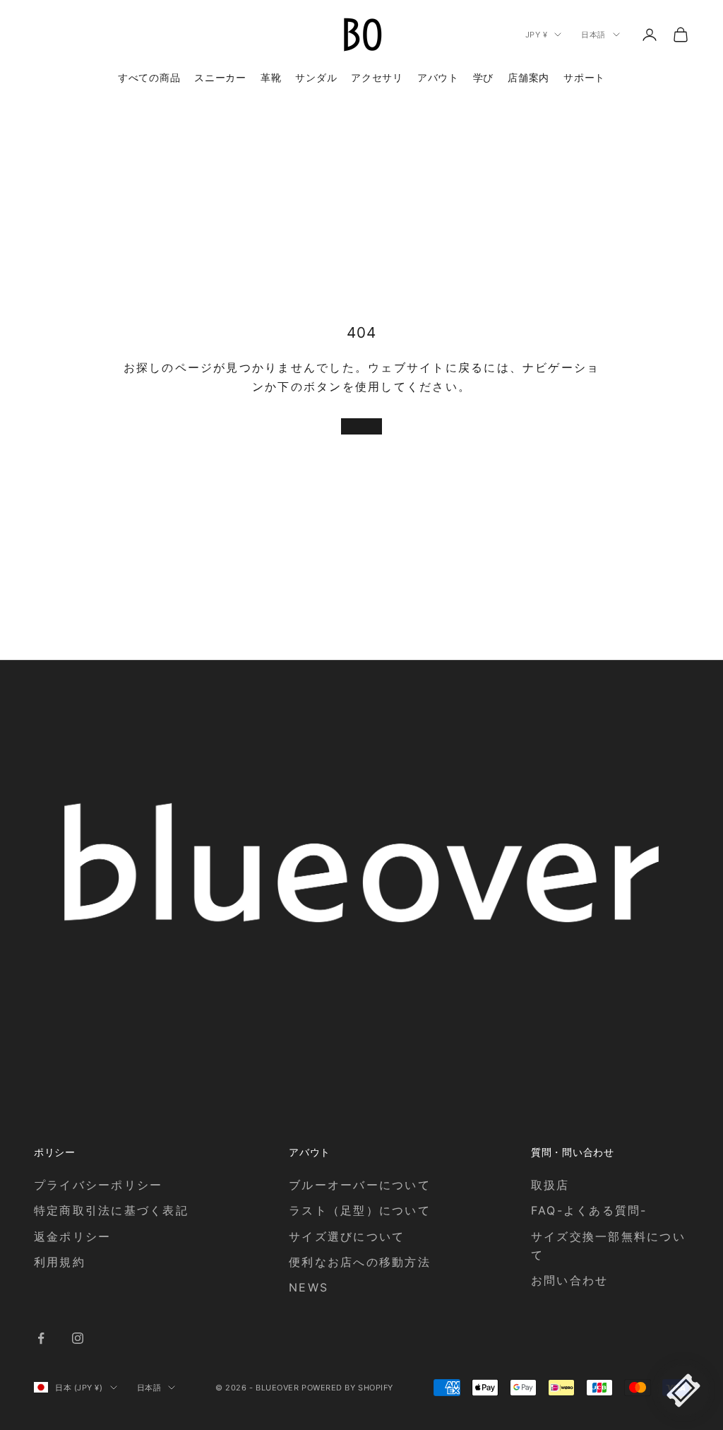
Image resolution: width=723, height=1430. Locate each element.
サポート (584, 77)
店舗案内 (528, 77)
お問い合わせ (569, 1280)
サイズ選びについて (347, 1236)
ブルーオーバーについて (360, 1185)
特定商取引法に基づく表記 (111, 1210)
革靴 (271, 77)
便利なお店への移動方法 (360, 1262)
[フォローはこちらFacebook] (41, 1338)
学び (483, 77)
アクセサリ (377, 77)
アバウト (438, 77)
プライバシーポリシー (98, 1185)
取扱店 (550, 1185)
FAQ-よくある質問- (589, 1210)
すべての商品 (149, 77)
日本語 (593, 35)
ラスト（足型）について (360, 1210)
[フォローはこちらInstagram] (78, 1338)
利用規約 (59, 1262)
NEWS (308, 1287)
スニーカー (220, 77)
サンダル (316, 77)
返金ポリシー (72, 1236)
